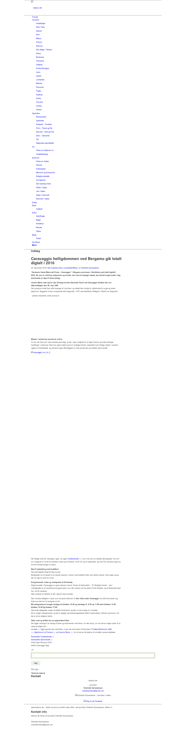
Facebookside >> (74, 558)
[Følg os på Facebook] (93, 701)
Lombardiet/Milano (70, 267)
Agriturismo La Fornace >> (44, 632)
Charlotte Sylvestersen (90, 267)
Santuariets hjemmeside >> (42, 639)
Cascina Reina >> (65, 632)
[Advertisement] (54, 316)
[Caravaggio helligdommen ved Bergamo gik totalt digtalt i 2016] (31, 255)
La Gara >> (35, 629)
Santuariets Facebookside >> (42, 636)
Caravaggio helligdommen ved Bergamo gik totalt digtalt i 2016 (76, 260)
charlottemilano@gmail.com (93, 690)
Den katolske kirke (55, 267)
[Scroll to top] (25, 727)
